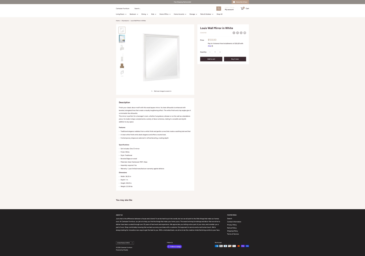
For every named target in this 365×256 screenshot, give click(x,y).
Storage (192, 14)
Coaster (203, 33)
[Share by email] (244, 32)
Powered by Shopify (122, 250)
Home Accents (179, 14)
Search (229, 218)
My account (229, 9)
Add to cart (211, 59)
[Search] (218, 8)
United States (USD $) (123, 243)
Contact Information (234, 222)
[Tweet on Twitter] (241, 32)
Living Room (120, 14)
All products (125, 20)
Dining (143, 14)
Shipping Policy (232, 231)
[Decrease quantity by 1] (210, 52)
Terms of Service (233, 234)
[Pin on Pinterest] (237, 32)
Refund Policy (232, 228)
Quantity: (203, 52)
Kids (152, 14)
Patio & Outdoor (205, 14)
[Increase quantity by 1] (220, 52)
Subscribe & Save (241, 2)
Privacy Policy (232, 225)
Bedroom (133, 14)
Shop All (219, 14)
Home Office (163, 14)
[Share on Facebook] (234, 32)
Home (118, 20)
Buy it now (235, 59)
